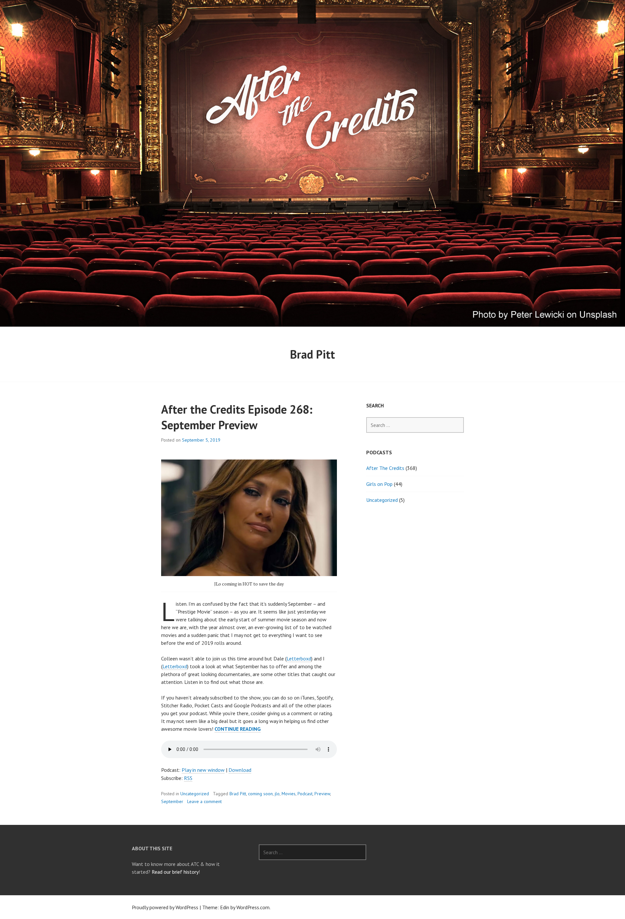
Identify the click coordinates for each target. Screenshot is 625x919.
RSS (188, 778)
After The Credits (385, 468)
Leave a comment (204, 801)
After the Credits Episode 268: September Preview (236, 417)
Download (240, 770)
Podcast (305, 794)
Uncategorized (194, 794)
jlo (277, 794)
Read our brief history (175, 872)
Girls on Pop (379, 484)
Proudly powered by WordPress (165, 907)
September (172, 801)
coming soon (260, 794)
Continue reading (238, 729)
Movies (289, 794)
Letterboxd (298, 658)
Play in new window (203, 770)
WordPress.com (253, 907)
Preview (322, 794)
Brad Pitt (237, 794)
